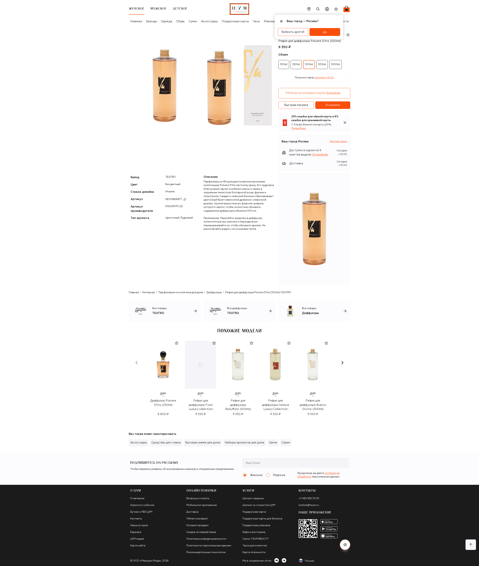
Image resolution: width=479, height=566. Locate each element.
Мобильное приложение (201, 505)
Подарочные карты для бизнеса (262, 519)
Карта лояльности (254, 552)
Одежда (166, 21)
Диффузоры (214, 292)
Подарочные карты (235, 21)
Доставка (192, 512)
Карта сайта (137, 545)
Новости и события (142, 505)
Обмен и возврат (197, 519)
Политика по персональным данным (208, 545)
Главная (134, 292)
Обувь (180, 21)
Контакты (136, 519)
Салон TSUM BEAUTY (255, 539)
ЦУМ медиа (137, 539)
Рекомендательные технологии (206, 552)
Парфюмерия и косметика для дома (180, 292)
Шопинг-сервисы (253, 498)
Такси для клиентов (254, 545)
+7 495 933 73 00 (309, 498)
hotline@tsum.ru (309, 505)
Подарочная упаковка (256, 525)
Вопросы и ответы (197, 498)
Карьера (135, 532)
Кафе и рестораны (254, 532)
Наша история (139, 525)
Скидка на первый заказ (201, 532)
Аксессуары (209, 21)
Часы (256, 21)
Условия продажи (197, 525)
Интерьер (148, 292)
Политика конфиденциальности (206, 539)
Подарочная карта (254, 512)
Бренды (151, 21)
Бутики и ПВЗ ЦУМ (141, 512)
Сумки (193, 21)
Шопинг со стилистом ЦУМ (258, 505)
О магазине (137, 498)
